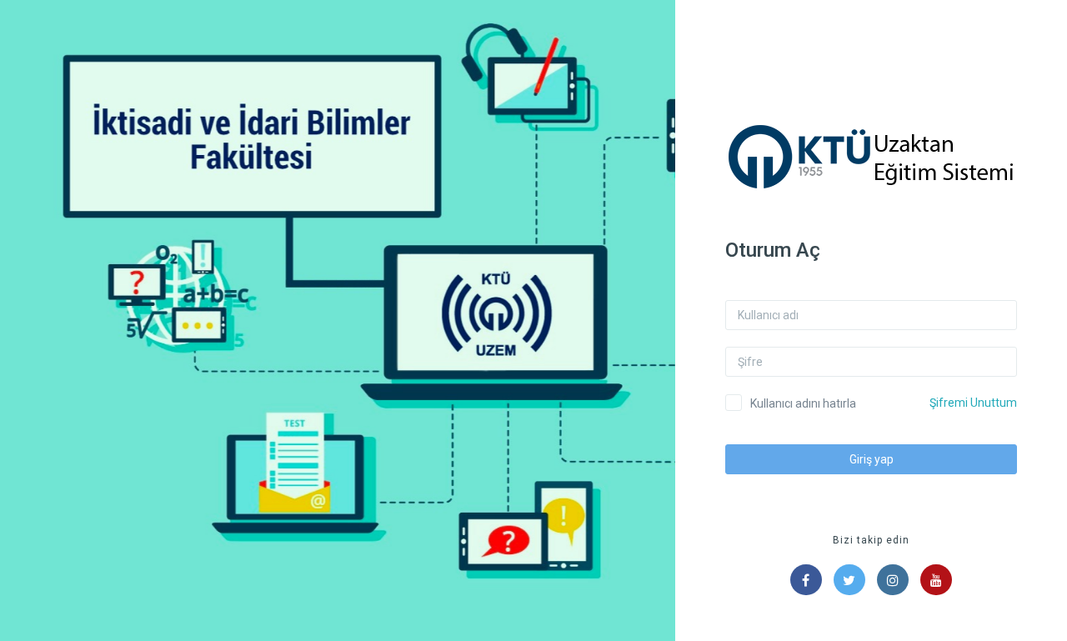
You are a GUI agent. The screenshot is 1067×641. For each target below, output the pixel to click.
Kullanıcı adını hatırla (803, 403)
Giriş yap (871, 459)
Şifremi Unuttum (973, 402)
